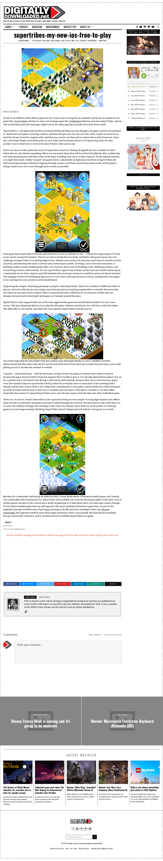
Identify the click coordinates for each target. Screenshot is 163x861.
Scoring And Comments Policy (102, 849)
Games (8, 27)
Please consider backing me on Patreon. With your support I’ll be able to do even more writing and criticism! (62, 535)
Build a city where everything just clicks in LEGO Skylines (145, 789)
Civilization (75, 121)
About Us (85, 27)
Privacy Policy (84, 849)
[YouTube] (141, 26)
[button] (94, 837)
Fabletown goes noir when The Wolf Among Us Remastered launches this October (49, 790)
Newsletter (70, 27)
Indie (73, 41)
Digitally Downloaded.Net (94, 843)
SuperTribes (92, 41)
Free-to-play (65, 41)
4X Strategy (36, 41)
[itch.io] (145, 26)
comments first (113, 634)
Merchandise (53, 27)
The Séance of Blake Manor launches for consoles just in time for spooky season (17, 790)
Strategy (83, 41)
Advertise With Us (57, 849)
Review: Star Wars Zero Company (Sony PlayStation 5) (113, 789)
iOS (77, 41)
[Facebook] (137, 26)
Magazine (37, 27)
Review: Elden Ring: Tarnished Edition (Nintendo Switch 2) (81, 789)
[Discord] (153, 26)
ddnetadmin (24, 41)
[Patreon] (149, 26)
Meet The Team (71, 849)
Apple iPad (46, 41)
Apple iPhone (55, 41)
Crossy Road (20, 121)
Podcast (23, 27)
